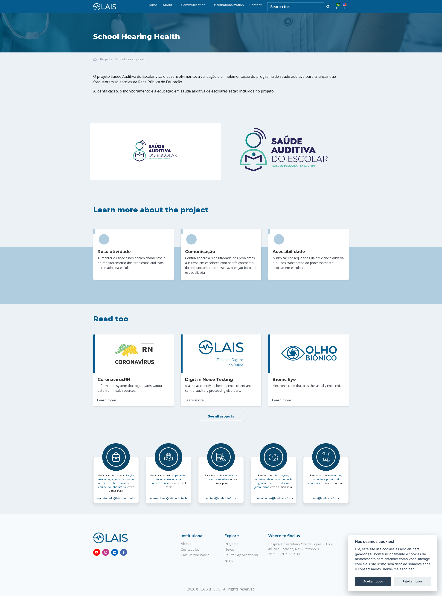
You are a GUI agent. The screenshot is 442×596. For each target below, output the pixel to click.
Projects (106, 59)
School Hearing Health (131, 59)
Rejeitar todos (412, 581)
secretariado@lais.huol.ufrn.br (116, 498)
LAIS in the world (195, 555)
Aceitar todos (373, 581)
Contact (255, 5)
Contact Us (190, 549)
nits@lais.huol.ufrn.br (326, 498)
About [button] (168, 5)
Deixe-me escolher (398, 569)
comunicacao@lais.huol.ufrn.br (273, 498)
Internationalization (229, 5)
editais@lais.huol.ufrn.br (221, 498)
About (186, 544)
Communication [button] (193, 5)
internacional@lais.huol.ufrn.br (168, 498)
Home (152, 5)
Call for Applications (241, 555)
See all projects (221, 416)
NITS (228, 561)
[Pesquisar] (328, 6)
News (229, 549)
